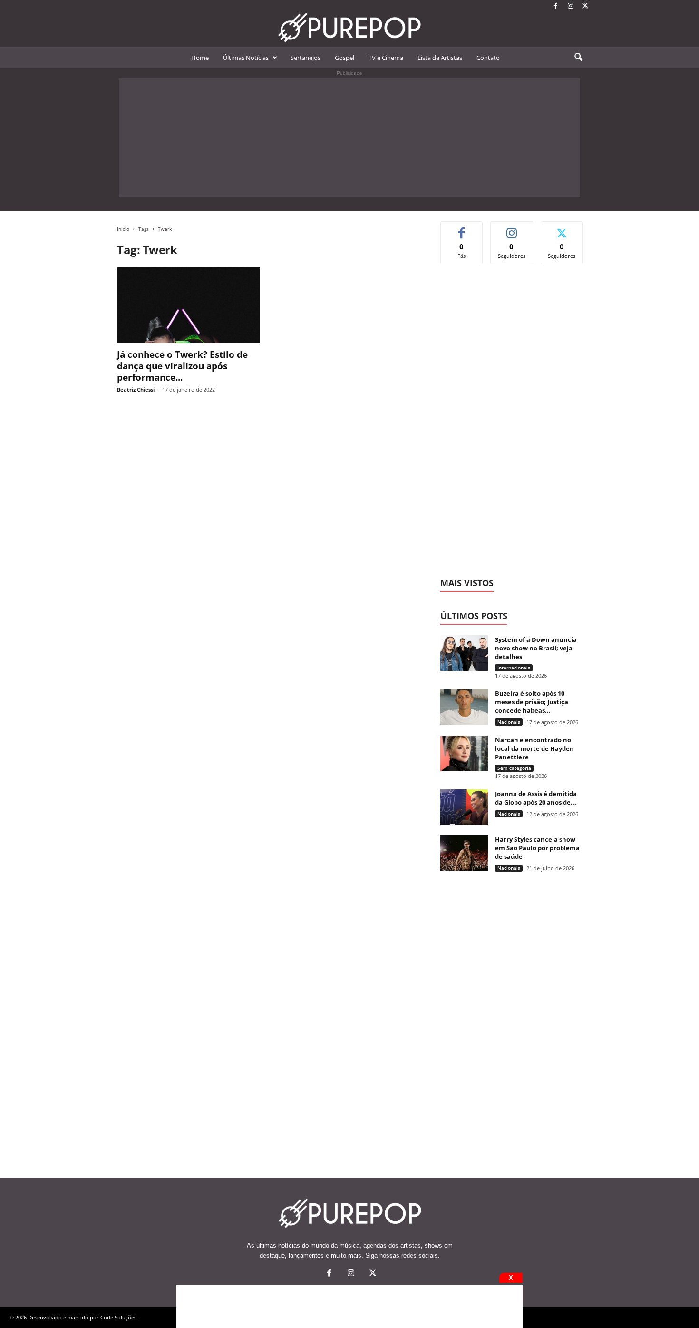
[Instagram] (570, 6)
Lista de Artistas (439, 57)
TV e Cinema (386, 57)
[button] (578, 57)
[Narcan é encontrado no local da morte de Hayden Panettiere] (464, 753)
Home (200, 57)
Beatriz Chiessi (136, 389)
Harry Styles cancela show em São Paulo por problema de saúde (537, 848)
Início (123, 229)
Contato (488, 57)
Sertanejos (305, 57)
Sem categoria (514, 768)
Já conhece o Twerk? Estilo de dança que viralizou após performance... (182, 366)
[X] (585, 6)
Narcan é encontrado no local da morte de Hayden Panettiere (534, 748)
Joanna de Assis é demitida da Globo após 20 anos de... (536, 798)
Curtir (462, 228)
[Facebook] (556, 6)
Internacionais (513, 667)
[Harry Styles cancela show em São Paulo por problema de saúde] (464, 853)
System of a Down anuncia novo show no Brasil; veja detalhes (536, 648)
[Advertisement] (349, 137)
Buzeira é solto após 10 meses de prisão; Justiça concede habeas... (531, 702)
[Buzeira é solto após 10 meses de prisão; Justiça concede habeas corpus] (464, 707)
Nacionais (508, 721)
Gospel (344, 57)
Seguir (512, 228)
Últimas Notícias (246, 57)
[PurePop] (349, 27)
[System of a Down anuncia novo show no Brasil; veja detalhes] (464, 653)
